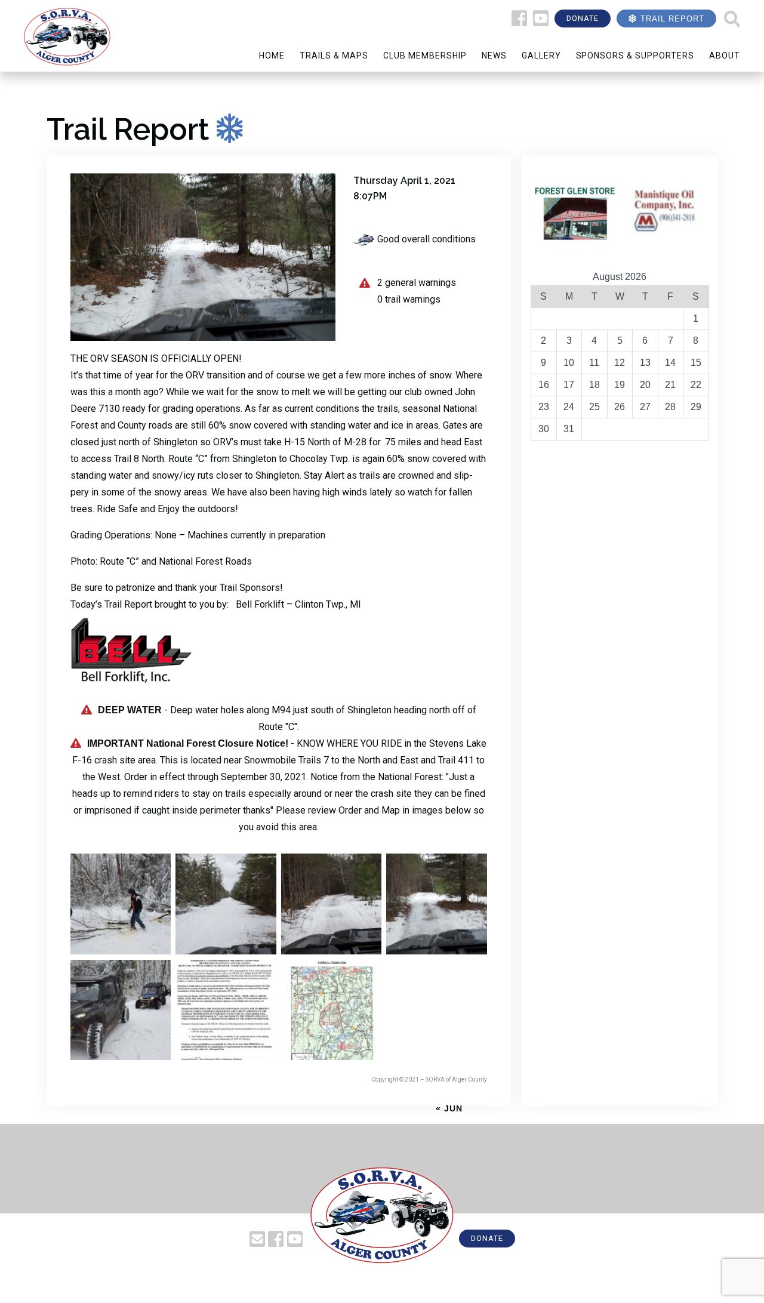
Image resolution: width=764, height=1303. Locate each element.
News (494, 55)
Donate (582, 18)
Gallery (541, 55)
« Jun (449, 1108)
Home (272, 55)
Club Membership (425, 55)
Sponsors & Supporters (635, 55)
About (724, 55)
